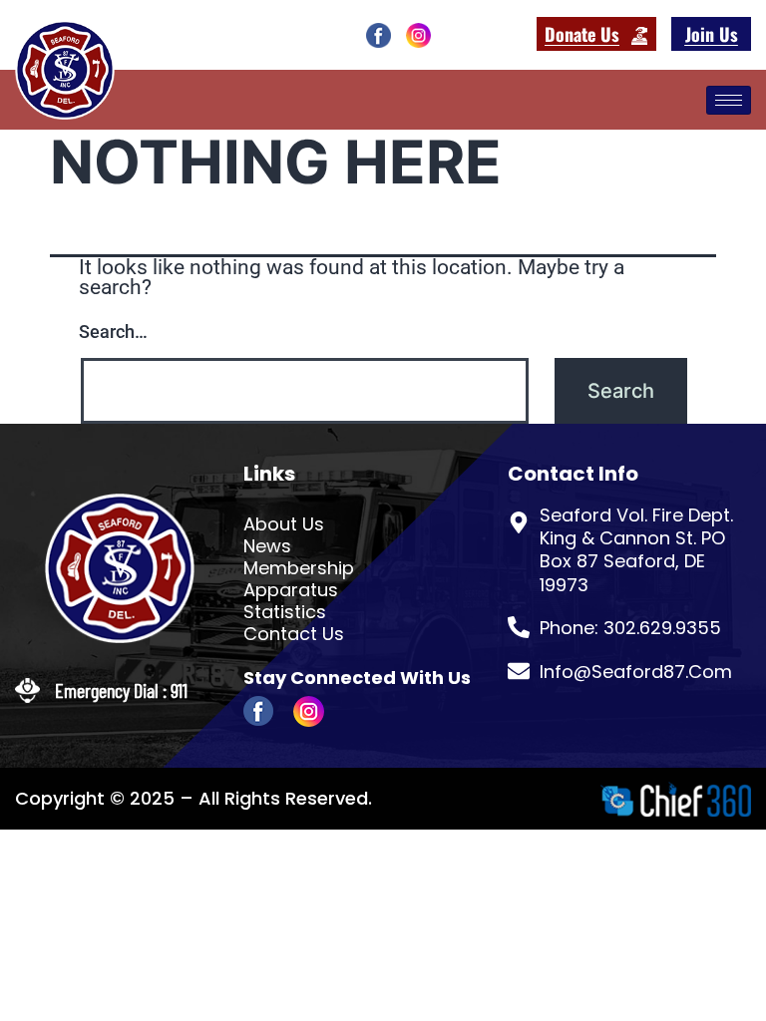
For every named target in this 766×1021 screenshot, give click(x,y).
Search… (113, 331)
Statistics (284, 612)
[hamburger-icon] (728, 100)
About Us (283, 524)
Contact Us (293, 634)
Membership (298, 568)
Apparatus (290, 590)
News (267, 546)
